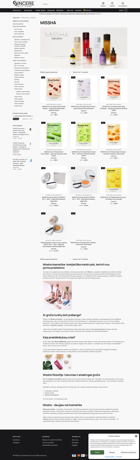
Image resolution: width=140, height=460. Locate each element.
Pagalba (112, 6)
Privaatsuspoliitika (110, 456)
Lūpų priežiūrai (18, 72)
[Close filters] (32, 21)
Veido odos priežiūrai (19, 60)
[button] (136, 436)
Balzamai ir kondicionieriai (22, 39)
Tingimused (119, 456)
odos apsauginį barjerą (98, 329)
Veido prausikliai (19, 101)
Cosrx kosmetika (48, 442)
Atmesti (112, 452)
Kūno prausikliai (19, 31)
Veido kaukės (18, 89)
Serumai (16, 82)
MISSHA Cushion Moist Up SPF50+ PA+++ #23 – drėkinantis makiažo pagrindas (54, 199)
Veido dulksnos (18, 84)
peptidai (60, 325)
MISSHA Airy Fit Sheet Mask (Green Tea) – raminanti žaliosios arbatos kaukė (84, 154)
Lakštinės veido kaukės (53, 104)
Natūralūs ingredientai (52, 395)
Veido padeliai (18, 99)
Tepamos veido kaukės (23, 94)
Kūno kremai (18, 29)
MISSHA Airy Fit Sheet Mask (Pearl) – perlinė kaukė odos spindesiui (83, 107)
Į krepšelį (54, 119)
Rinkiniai (16, 79)
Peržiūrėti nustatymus (128, 452)
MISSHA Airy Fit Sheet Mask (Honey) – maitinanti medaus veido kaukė (114, 153)
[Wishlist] (64, 78)
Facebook (16, 440)
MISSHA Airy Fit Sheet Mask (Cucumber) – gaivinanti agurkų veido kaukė (54, 154)
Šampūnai (17, 55)
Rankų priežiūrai (19, 34)
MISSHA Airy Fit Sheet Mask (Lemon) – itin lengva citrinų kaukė (114, 198)
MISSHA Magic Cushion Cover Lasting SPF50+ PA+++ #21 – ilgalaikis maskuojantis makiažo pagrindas (54, 244)
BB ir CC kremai (19, 65)
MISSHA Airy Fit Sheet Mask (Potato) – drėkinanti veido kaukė (84, 243)
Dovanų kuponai (18, 24)
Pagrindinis (16, 17)
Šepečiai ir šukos (19, 57)
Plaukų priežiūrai (18, 36)
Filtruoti (16, 119)
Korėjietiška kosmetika (50, 445)
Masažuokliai (18, 50)
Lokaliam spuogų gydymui (22, 70)
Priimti (97, 452)
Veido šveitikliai (18, 103)
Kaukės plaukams (19, 48)
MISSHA (53, 113)
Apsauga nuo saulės (20, 63)
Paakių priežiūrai (19, 77)
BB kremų (63, 341)
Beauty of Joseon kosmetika (52, 440)
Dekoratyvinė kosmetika (54, 195)
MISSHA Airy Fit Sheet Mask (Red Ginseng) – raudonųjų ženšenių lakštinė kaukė (113, 108)
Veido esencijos (19, 86)
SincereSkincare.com (25, 455)
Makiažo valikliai (19, 75)
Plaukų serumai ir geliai (21, 53)
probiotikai (53, 325)
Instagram (16, 442)
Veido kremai (18, 96)
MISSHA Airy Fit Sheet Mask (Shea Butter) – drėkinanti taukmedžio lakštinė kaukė (54, 108)
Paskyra (103, 6)
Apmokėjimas (123, 6)
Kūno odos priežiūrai (19, 26)
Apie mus (75, 440)
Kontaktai (75, 442)
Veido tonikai (18, 106)
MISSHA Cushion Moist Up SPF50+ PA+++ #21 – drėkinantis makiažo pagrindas (83, 199)
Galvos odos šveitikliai (20, 42)
